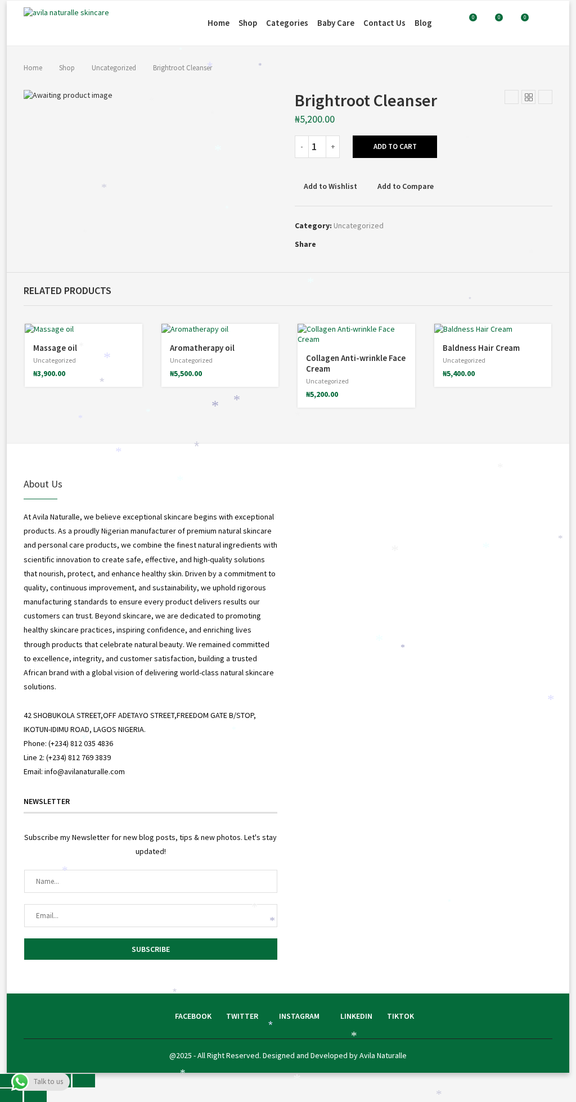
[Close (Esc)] (84, 1080)
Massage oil (55, 347)
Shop (247, 22)
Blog (423, 22)
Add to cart (395, 146)
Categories (287, 22)
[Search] (546, 23)
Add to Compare (405, 186)
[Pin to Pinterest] (339, 244)
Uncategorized (114, 68)
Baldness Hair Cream (481, 347)
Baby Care (335, 22)
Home (219, 22)
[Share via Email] (363, 244)
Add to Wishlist (330, 186)
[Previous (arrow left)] (11, 1095)
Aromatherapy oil (202, 347)
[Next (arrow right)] (35, 1095)
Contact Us (384, 22)
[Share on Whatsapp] (351, 244)
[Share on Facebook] (322, 244)
